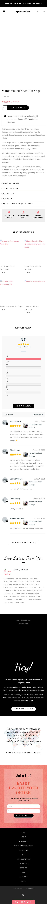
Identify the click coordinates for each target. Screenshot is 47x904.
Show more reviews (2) (23, 543)
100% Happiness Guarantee (18, 204)
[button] (38, 11)
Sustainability (24, 841)
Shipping (8, 199)
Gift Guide (23, 868)
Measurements (11, 183)
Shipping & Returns (23, 859)
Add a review (23, 406)
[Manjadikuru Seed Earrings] (25, 425)
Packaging (9, 194)
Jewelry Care (10, 189)
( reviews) (15, 102)
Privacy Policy (17, 889)
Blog (23, 872)
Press (23, 854)
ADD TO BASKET (18, 108)
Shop (23, 832)
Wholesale (23, 877)
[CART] (44, 11)
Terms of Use (30, 889)
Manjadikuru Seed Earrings (35, 425)
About (23, 837)
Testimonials (23, 850)
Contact (24, 881)
